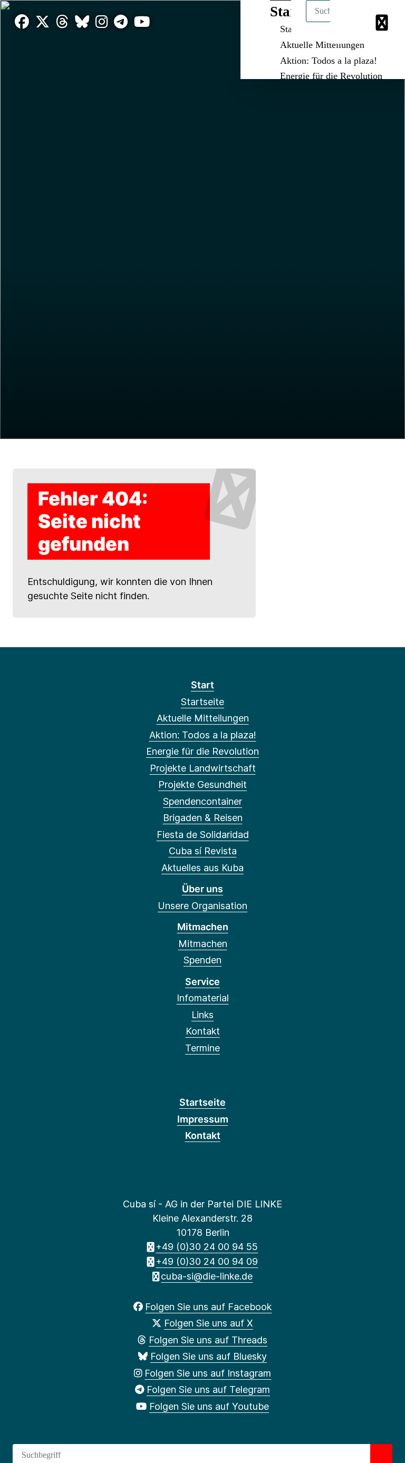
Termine (202, 1048)
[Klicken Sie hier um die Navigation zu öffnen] (383, 22)
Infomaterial (203, 997)
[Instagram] (101, 22)
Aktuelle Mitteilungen (322, 45)
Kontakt (203, 1031)
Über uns (202, 888)
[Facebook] (22, 22)
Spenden (202, 959)
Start (202, 684)
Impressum (202, 1119)
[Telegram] (121, 22)
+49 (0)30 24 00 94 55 (207, 1246)
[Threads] (62, 22)
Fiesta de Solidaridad (203, 834)
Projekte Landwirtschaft (203, 768)
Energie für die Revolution (331, 76)
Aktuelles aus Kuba (202, 867)
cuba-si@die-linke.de (207, 1276)
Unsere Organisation (202, 905)
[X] (42, 22)
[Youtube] (142, 22)
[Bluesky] (82, 22)
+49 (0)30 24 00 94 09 (207, 1261)
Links (202, 1014)
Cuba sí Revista (203, 850)
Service (202, 981)
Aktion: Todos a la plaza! (328, 60)
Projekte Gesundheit (202, 784)
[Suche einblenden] (352, 22)
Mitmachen (202, 926)
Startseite (202, 701)
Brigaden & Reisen (203, 817)
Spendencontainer (202, 801)
